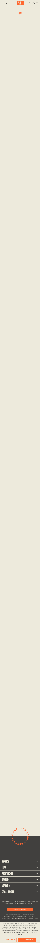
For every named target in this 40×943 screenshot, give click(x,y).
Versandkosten (23, 903)
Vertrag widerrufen (20, 909)
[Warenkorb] (37, 3)
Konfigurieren (10, 940)
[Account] (34, 3)
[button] (2, 3)
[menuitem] (2, 3)
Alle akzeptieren (27, 940)
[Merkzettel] (30, 3)
